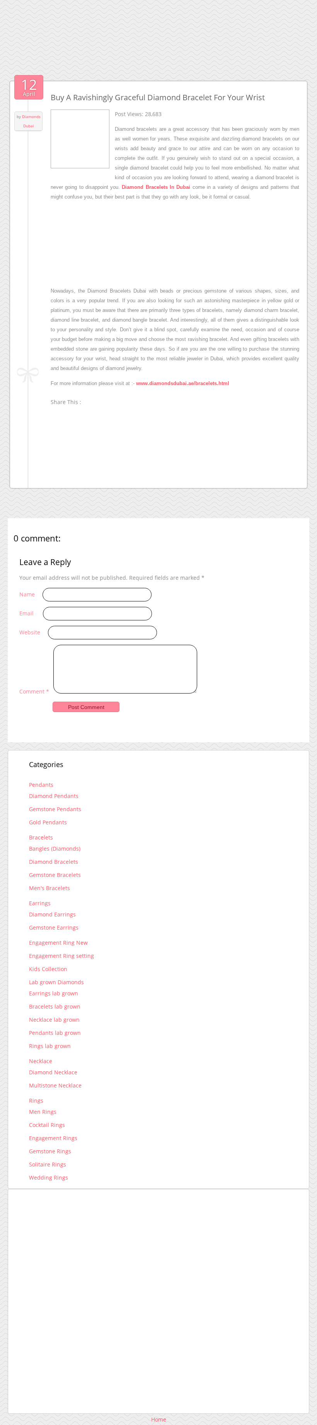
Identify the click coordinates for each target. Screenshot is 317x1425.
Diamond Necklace (53, 1072)
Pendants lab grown (55, 1032)
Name (27, 594)
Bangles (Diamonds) (54, 848)
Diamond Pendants (53, 796)
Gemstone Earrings (53, 927)
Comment (34, 691)
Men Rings (42, 1111)
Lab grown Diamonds (56, 982)
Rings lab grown (50, 1046)
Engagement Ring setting (61, 955)
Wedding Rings (48, 1177)
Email (26, 613)
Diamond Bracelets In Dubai (156, 187)
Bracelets (41, 837)
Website (29, 632)
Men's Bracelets (49, 888)
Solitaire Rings (47, 1164)
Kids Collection (48, 969)
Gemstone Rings (50, 1151)
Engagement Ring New (58, 942)
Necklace (40, 1061)
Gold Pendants (48, 822)
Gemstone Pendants (55, 809)
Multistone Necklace (55, 1085)
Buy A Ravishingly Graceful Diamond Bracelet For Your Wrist (158, 97)
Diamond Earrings (52, 914)
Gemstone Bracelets (55, 875)
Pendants (41, 784)
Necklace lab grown (54, 1019)
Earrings (40, 903)
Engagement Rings (53, 1138)
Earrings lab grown (53, 993)
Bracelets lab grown (54, 1006)
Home (158, 1419)
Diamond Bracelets (53, 861)
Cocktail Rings (47, 1125)
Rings (36, 1100)
